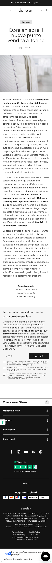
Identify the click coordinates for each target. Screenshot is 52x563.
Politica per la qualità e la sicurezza (25, 537)
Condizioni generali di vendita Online (24, 524)
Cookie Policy (34, 532)
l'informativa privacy (20, 361)
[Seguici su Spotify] (41, 452)
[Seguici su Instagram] (19, 452)
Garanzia (34, 535)
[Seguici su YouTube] (26, 452)
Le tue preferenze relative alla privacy (28, 553)
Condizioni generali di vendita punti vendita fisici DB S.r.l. (26, 528)
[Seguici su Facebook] (11, 452)
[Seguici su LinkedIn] (33, 452)
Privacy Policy (17, 532)
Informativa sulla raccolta (18, 559)
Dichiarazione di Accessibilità (26, 540)
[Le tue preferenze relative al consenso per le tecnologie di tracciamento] (2, 422)
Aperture (26, 22)
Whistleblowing (19, 535)
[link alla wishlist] (42, 10)
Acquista (34, 3)
